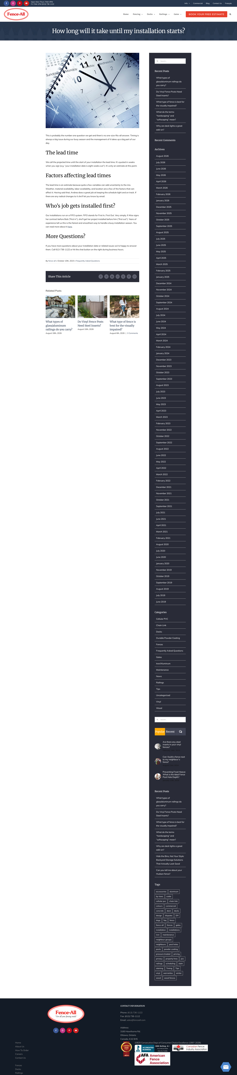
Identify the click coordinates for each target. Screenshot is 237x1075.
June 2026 (161, 168)
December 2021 (163, 487)
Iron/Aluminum (163, 663)
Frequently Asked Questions (88, 261)
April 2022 (161, 468)
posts (158, 949)
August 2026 (162, 156)
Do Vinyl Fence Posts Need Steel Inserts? (92, 306)
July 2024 (160, 315)
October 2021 (162, 499)
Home (18, 1042)
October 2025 (162, 219)
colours (159, 906)
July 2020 (160, 550)
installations (174, 930)
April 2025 (161, 258)
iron (157, 935)
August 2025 (162, 232)
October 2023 (162, 372)
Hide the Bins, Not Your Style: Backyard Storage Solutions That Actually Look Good (170, 860)
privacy (159, 959)
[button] (230, 14)
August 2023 (162, 385)
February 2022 (163, 480)
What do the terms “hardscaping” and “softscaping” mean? (166, 116)
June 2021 (161, 519)
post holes (173, 944)
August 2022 (162, 448)
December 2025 (163, 207)
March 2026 (162, 187)
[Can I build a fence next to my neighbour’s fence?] (158, 760)
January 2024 (162, 353)
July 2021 (160, 512)
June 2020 (161, 557)
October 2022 (162, 436)
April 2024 (161, 334)
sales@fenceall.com (136, 1020)
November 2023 (164, 366)
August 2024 (162, 308)
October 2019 (162, 576)
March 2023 (162, 417)
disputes (168, 915)
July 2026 (160, 162)
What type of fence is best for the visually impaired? (124, 306)
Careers (19, 1054)
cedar (168, 896)
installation (161, 930)
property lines (172, 959)
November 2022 (164, 429)
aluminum (174, 891)
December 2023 (163, 359)
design (159, 915)
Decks (159, 631)
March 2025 (162, 264)
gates (178, 925)
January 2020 (162, 563)
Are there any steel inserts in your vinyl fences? (172, 744)
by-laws (159, 896)
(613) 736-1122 (135, 1012)
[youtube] (26, 3)
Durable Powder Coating (168, 638)
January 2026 (162, 200)
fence (172, 920)
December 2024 (163, 283)
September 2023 (164, 379)
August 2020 (162, 544)
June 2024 (161, 321)
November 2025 (164, 213)
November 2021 (164, 493)
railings (159, 963)
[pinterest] (19, 3)
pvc (182, 959)
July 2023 (160, 391)
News (159, 676)
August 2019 (162, 589)
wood (158, 978)
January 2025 (162, 277)
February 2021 (163, 538)
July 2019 (160, 595)
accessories (161, 891)
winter (179, 973)
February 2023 (163, 423)
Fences (159, 644)
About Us (19, 1046)
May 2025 (161, 251)
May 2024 (161, 328)
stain (180, 963)
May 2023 (161, 404)
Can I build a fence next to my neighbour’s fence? (174, 759)
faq (165, 920)
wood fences (169, 978)
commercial (171, 906)
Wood (159, 708)
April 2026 (161, 181)
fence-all (52, 261)
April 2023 (161, 410)
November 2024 (164, 289)
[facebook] (6, 3)
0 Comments (132, 333)
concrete (160, 911)
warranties (168, 973)
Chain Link (161, 625)
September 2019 (164, 582)
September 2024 (164, 302)
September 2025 (164, 226)
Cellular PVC (162, 619)
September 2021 (164, 506)
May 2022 (161, 461)
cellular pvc (161, 901)
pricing (177, 954)
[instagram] (13, 3)
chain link (173, 901)
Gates (159, 657)
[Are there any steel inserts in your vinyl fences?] (158, 745)
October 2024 (162, 296)
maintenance (168, 935)
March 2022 (162, 474)
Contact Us (20, 1057)
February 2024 (163, 347)
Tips (158, 689)
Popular (160, 731)
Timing (169, 968)
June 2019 (161, 601)
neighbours (161, 944)
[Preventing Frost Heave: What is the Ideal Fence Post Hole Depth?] (158, 775)
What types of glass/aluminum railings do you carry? (60, 306)
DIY (177, 915)
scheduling (170, 963)
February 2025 (163, 270)
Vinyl (158, 701)
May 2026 (161, 175)
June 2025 (161, 245)
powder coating (171, 949)
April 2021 (161, 525)
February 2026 (163, 194)
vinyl (158, 973)
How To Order (22, 1050)
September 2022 (164, 442)
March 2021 (162, 531)
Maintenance (162, 669)
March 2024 (162, 340)
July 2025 (160, 238)
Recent (170, 731)
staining (159, 968)
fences (170, 925)
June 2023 (161, 398)
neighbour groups (164, 939)
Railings (160, 682)
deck (169, 911)
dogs (158, 920)
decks (176, 911)
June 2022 (161, 455)
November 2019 (164, 570)
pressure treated (163, 954)
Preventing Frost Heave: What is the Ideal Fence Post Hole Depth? (174, 774)
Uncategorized (163, 695)
